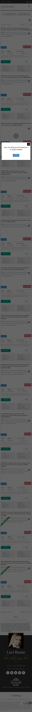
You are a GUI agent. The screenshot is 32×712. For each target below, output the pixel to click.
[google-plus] (12, 672)
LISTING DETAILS (6, 61)
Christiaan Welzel (11, 699)
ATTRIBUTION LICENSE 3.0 (25, 699)
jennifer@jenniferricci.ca (22, 70)
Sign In (3, 1)
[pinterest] (24, 672)
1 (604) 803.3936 (5, 69)
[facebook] (8, 672)
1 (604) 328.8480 (21, 69)
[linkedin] (16, 672)
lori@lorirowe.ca (5, 70)
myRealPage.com (16, 696)
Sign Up (9, 1)
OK (16, 155)
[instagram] (20, 672)
